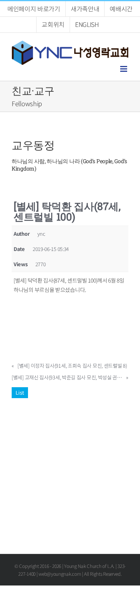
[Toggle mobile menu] (124, 69)
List (20, 392)
